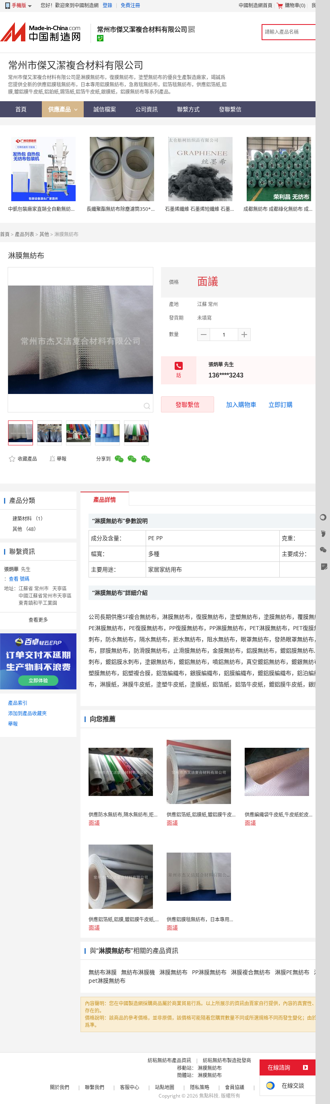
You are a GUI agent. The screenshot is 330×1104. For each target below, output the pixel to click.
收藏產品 (26, 458)
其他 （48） (25, 529)
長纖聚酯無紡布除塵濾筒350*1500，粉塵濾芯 (136, 209)
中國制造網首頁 (255, 5)
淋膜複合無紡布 (250, 972)
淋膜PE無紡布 (292, 972)
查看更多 (38, 619)
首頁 (5, 234)
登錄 (107, 5)
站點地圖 (164, 1087)
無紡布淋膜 (103, 972)
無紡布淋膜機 (138, 972)
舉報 (61, 458)
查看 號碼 (19, 578)
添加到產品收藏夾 (27, 713)
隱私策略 (199, 1087)
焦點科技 (209, 1095)
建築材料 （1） (28, 518)
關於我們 (59, 1087)
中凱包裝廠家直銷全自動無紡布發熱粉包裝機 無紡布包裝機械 (74, 209)
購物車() (295, 5)
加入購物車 (241, 404)
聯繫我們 (94, 1087)
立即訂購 (280, 404)
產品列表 (24, 234)
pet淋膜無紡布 (107, 980)
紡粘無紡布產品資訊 (169, 1060)
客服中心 (129, 1087)
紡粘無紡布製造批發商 (227, 1060)
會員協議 (234, 1087)
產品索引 (17, 703)
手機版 (19, 5)
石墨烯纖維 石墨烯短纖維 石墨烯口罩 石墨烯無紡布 (220, 209)
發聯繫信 (187, 404)
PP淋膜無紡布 (209, 972)
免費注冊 (130, 5)
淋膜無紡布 (173, 972)
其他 (44, 234)
